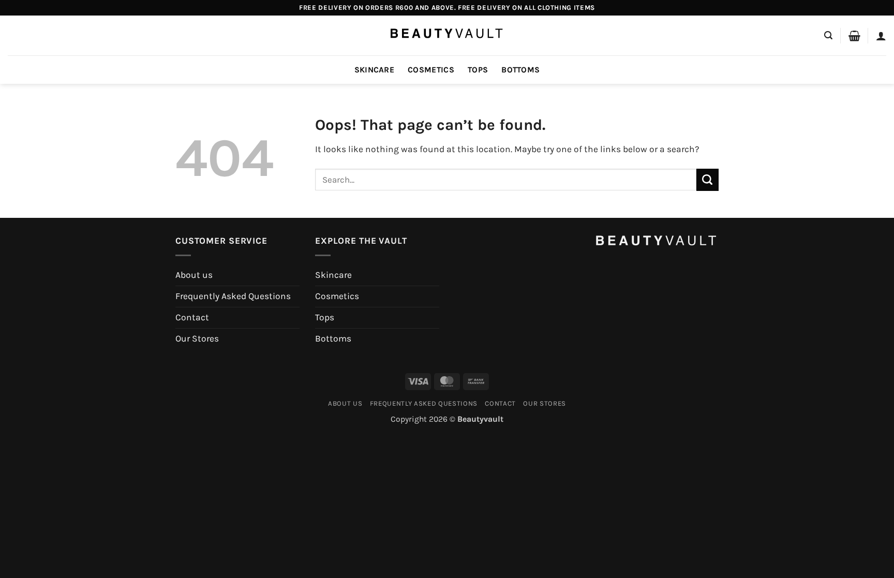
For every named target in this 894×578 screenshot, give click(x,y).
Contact (192, 317)
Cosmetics (431, 70)
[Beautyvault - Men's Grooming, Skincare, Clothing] (447, 35)
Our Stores (197, 338)
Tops (478, 70)
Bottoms (520, 70)
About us (194, 275)
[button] (828, 35)
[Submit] (707, 180)
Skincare (374, 70)
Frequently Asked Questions (233, 296)
